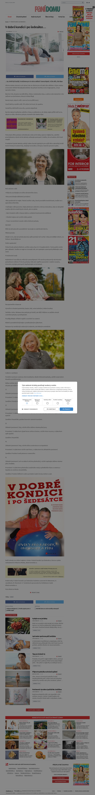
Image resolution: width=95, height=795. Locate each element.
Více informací (37, 393)
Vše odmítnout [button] (51, 409)
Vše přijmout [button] (66, 409)
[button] (47, 396)
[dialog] (47, 397)
